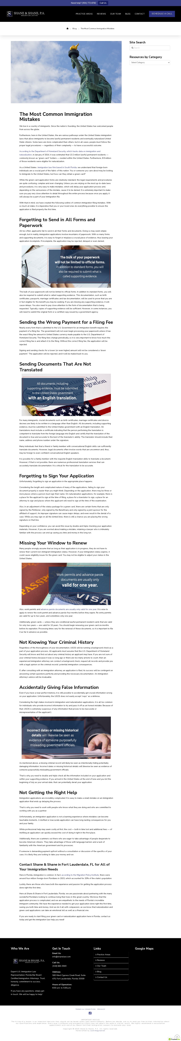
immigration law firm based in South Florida (57, 167)
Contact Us (102, 977)
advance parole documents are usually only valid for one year (69, 609)
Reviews (101, 960)
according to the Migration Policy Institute (80, 875)
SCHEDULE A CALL (162, 13)
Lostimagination (97, 1031)
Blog (99, 971)
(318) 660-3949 (59, 966)
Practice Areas (103, 954)
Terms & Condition (86, 1009)
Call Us (103, 3)
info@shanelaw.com (61, 956)
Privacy (101, 1009)
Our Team (101, 966)
